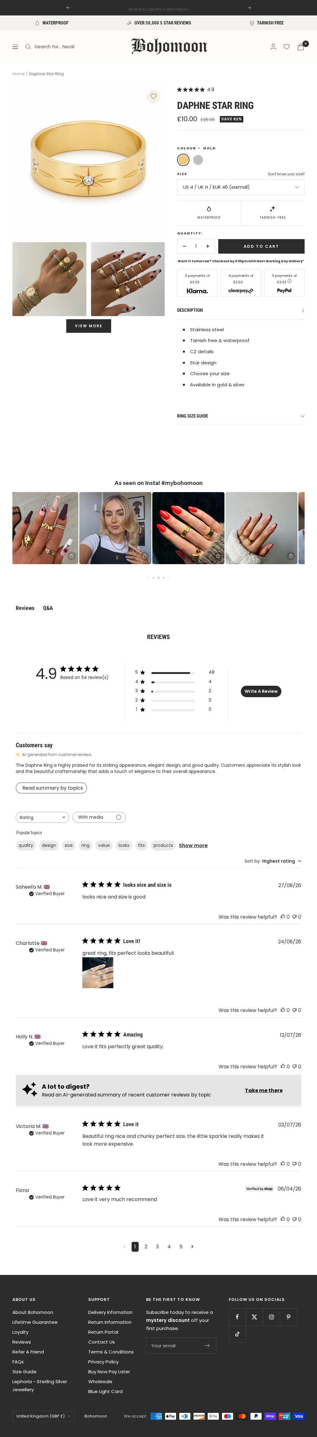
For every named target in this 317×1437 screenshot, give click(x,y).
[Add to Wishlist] (153, 96)
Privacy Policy (103, 1361)
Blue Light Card (105, 1391)
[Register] (207, 1345)
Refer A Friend (28, 1352)
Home (18, 74)
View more (88, 325)
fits (141, 845)
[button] (101, 528)
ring (85, 845)
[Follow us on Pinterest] (288, 1316)
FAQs (18, 1361)
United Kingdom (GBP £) (40, 1416)
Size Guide (24, 1371)
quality (26, 845)
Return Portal (103, 1332)
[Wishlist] (286, 46)
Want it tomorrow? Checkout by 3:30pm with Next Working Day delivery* (241, 261)
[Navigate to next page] (192, 1247)
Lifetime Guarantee (35, 1322)
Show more (193, 845)
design (49, 845)
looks (124, 845)
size (69, 845)
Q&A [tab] (48, 608)
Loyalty (20, 1332)
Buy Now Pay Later (109, 1371)
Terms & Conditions (111, 1352)
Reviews (21, 1342)
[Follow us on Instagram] (271, 1316)
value (104, 845)
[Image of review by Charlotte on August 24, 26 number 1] (97, 972)
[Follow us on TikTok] (237, 1333)
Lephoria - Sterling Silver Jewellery (39, 1385)
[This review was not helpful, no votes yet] (294, 917)
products (163, 845)
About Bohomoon (32, 1312)
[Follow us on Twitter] (254, 1316)
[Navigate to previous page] (124, 1247)
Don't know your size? (286, 173)
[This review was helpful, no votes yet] (283, 917)
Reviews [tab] (25, 608)
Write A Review (261, 691)
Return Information (110, 1322)
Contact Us (101, 1342)
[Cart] (301, 47)
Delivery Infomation (110, 1312)
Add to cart (261, 246)
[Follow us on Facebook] (237, 1316)
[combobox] (42, 817)
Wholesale (100, 1381)
